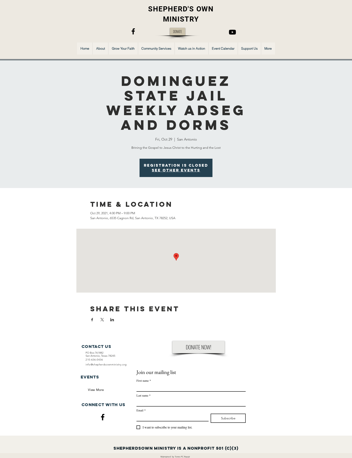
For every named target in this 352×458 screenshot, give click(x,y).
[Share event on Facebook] (92, 319)
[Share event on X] (102, 319)
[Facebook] (133, 31)
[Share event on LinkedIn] (112, 319)
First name (143, 380)
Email (141, 410)
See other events (176, 170)
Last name (143, 395)
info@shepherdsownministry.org (106, 364)
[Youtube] (232, 32)
